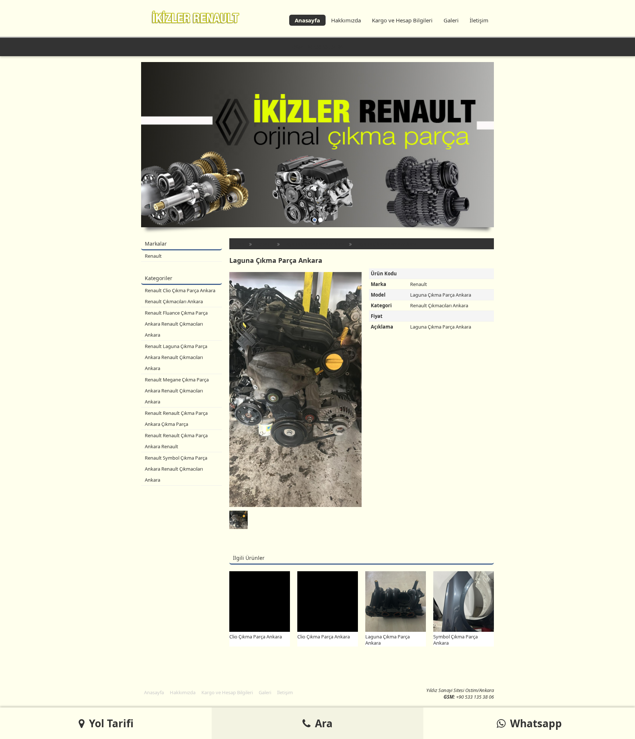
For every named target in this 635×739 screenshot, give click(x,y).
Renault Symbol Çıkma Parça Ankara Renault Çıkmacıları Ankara (176, 468)
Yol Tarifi (109, 723)
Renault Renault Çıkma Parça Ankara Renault (176, 441)
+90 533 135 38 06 (324, 47)
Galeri (451, 20)
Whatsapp (534, 723)
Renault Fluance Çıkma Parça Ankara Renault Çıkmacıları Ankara (176, 323)
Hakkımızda (346, 20)
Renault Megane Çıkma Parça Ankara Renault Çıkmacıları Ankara (177, 390)
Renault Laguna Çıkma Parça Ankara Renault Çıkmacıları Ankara (176, 357)
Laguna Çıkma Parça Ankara (313, 243)
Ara (322, 723)
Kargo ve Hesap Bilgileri (402, 20)
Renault (153, 256)
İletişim (479, 20)
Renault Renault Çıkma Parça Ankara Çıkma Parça (176, 418)
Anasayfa (307, 20)
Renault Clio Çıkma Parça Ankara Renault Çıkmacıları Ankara (180, 296)
